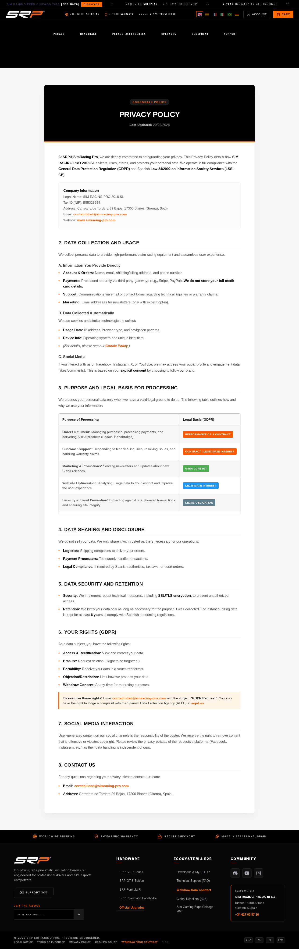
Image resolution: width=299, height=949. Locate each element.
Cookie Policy (116, 346)
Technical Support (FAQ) (193, 880)
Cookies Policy (106, 942)
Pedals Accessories (129, 34)
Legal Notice (23, 942)
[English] (199, 14)
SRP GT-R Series (131, 872)
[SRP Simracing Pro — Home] (32, 860)
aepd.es (197, 703)
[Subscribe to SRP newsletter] (79, 914)
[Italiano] (222, 14)
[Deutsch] (237, 14)
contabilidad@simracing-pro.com (100, 214)
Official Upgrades (131, 907)
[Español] (207, 14)
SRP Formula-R (130, 889)
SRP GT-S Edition (131, 880)
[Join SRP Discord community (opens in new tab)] (235, 873)
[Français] (214, 14)
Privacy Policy (80, 942)
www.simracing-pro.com (96, 220)
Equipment (200, 34)
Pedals (59, 34)
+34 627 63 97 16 (247, 914)
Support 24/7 (36, 892)
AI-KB (165, 942)
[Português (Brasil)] (229, 14)
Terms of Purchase (51, 942)
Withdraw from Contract (194, 890)
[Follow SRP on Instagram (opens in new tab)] (258, 873)
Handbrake (88, 34)
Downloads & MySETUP (193, 872)
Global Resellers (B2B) (192, 899)
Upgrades (168, 34)
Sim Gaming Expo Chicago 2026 (195, 909)
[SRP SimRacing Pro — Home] (25, 14)
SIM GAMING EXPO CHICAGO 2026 (53, 4)
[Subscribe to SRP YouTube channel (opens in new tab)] (247, 873)
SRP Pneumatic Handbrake (138, 898)
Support (230, 34)
